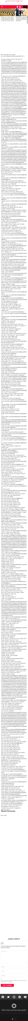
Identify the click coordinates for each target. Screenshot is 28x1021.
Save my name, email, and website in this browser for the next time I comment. (14, 981)
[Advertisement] (14, 37)
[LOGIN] (20, 6)
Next (27, 16)
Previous (1, 16)
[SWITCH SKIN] (17, 6)
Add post (25, 7)
